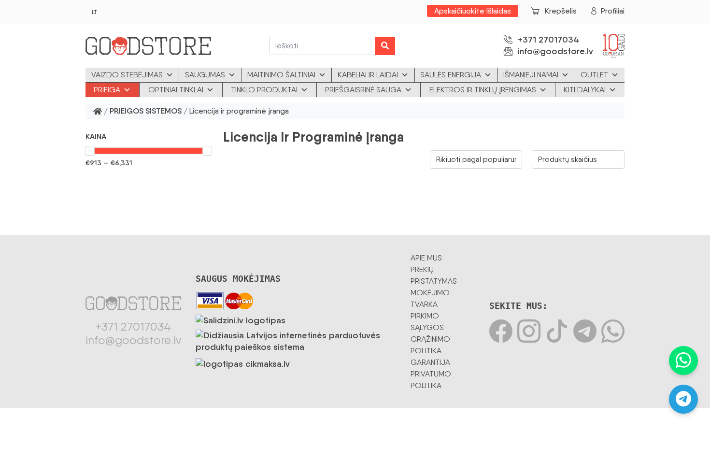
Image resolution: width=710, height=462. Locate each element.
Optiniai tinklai (175, 89)
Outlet (594, 74)
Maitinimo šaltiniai (281, 74)
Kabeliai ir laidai (368, 74)
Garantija (430, 362)
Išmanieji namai (530, 74)
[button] (148, 137)
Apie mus (426, 257)
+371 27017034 (548, 39)
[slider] (90, 151)
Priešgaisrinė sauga (363, 89)
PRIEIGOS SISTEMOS (146, 111)
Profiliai (613, 10)
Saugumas (205, 74)
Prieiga (107, 89)
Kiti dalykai (585, 89)
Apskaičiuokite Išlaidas (472, 10)
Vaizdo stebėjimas (127, 74)
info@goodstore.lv (555, 51)
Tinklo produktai (264, 89)
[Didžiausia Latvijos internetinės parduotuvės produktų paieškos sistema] (296, 339)
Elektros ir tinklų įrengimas (482, 89)
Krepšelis (561, 10)
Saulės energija (450, 74)
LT (94, 12)
